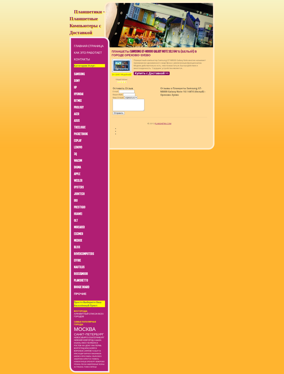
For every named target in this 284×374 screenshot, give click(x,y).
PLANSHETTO (81, 280)
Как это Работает (88, 52)
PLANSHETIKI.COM (163, 123)
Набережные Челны (95, 364)
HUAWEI (78, 214)
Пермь (98, 345)
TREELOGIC (79, 127)
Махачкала (96, 354)
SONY (77, 81)
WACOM (78, 160)
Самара (97, 340)
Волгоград (79, 348)
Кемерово (100, 362)
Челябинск (92, 343)
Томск (87, 367)
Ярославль (86, 356)
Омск (84, 343)
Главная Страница (89, 46)
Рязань (77, 364)
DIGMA (77, 167)
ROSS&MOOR (81, 274)
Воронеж (78, 351)
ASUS (77, 120)
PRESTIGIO (79, 207)
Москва (85, 329)
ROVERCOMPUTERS (84, 254)
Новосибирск (81, 337)
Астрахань (78, 367)
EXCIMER (78, 234)
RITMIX (78, 101)
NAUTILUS (79, 267)
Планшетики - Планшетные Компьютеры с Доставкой (87, 23)
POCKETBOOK (81, 134)
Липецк (93, 367)
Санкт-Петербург (89, 334)
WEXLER (78, 180)
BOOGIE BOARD (81, 287)
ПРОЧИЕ (80, 294)
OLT (76, 220)
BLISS (77, 247)
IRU (76, 200)
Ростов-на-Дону (82, 345)
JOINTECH (79, 194)
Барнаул (87, 354)
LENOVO (78, 147)
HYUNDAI (78, 94)
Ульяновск (96, 356)
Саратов (88, 351)
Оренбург (91, 362)
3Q (75, 154)
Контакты (82, 59)
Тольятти (96, 351)
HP (75, 87)
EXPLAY (78, 140)
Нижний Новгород (83, 340)
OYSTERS (79, 187)
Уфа (93, 345)
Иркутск (87, 359)
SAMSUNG (79, 74)
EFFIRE (77, 260)
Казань (77, 343)
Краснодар (79, 354)
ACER (76, 114)
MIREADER (79, 227)
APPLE (77, 174)
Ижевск (77, 356)
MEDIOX (78, 240)
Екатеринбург (96, 337)
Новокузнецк (80, 362)
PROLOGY (79, 107)
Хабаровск (79, 359)
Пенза (83, 364)
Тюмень (95, 359)
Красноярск (91, 348)
